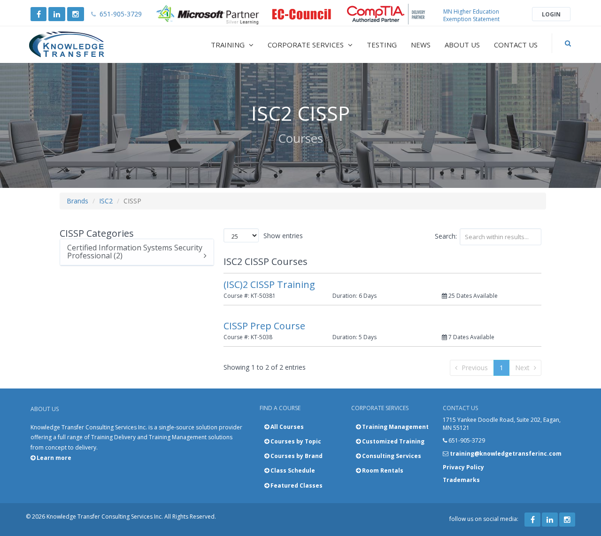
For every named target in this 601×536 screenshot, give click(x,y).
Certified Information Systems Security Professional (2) (134, 252)
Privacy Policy (463, 467)
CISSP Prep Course (264, 325)
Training (229, 44)
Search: (446, 236)
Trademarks (461, 480)
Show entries (283, 235)
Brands (77, 200)
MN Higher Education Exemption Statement (471, 15)
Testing (382, 44)
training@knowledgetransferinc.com (506, 454)
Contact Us (516, 44)
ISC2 (106, 200)
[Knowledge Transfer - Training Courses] (86, 44)
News (421, 44)
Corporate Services (307, 44)
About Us (462, 44)
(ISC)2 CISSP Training (269, 284)
